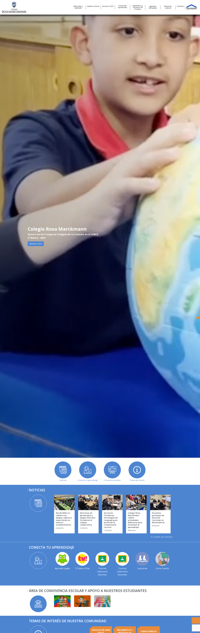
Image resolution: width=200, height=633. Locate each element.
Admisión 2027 (35, 243)
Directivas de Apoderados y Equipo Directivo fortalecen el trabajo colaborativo (87, 519)
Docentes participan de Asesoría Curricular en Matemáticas (158, 518)
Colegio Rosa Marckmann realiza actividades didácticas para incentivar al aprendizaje (135, 520)
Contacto (180, 6)
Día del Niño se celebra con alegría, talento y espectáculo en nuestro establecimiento (64, 519)
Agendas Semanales (152, 7)
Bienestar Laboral (168, 7)
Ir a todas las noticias (161, 536)
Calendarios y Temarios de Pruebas (137, 7)
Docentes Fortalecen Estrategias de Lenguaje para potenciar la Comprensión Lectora (111, 520)
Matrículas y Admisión (78, 7)
